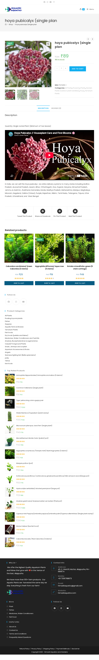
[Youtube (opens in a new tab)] (50, 2)
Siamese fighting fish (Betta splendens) (20, 355)
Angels (7, 352)
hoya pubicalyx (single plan (26, 24)
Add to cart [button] (19, 283)
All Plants (68, 88)
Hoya (82, 91)
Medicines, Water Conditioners (21, 613)
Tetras (7, 361)
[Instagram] (16, 301)
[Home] (6, 24)
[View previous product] (88, 39)
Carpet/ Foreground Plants (15, 344)
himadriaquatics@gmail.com (70, 586)
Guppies (8, 324)
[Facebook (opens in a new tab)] (45, 2)
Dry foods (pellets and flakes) (16, 335)
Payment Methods (63, 649)
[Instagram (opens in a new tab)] (47, 2)
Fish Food (12, 617)
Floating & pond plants (13, 318)
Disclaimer (75, 649)
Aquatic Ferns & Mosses (14, 327)
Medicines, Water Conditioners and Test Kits (22, 338)
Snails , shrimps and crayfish (16, 346)
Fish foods (9, 332)
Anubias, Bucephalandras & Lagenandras (21, 341)
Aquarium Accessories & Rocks (17, 349)
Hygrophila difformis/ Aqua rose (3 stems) (49, 267)
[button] (48, 44)
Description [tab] (43, 108)
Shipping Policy (48, 649)
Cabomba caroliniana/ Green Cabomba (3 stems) (19, 267)
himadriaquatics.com (67, 593)
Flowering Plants (79, 88)
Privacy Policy (36, 649)
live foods (9, 363)
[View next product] (92, 39)
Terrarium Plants (11, 330)
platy (7, 358)
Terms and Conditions (17, 634)
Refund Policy (24, 649)
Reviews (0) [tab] (56, 108)
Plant (11, 606)
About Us (12, 626)
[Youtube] (23, 301)
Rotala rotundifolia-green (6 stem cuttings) (80, 267)
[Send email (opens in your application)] (53, 2)
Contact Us (13, 630)
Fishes (7, 321)
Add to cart (78, 69)
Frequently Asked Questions (20, 637)
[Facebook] (8, 301)
